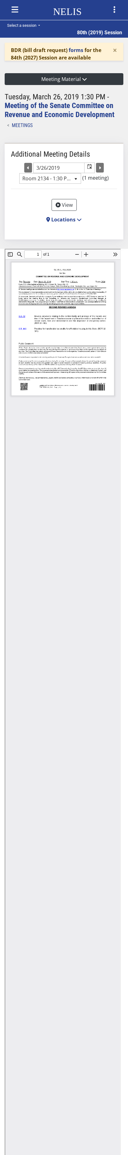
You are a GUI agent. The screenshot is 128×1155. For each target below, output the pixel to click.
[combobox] (59, 168)
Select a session (22, 25)
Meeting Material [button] (61, 79)
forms (76, 50)
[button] (89, 168)
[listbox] (50, 178)
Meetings (22, 125)
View (67, 204)
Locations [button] (63, 219)
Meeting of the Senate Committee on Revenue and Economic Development (59, 110)
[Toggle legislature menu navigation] (114, 9)
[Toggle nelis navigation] (14, 9)
